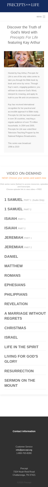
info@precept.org (24, 450)
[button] (25, 200)
